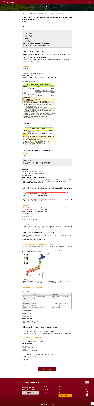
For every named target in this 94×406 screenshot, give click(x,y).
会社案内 (45, 383)
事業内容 (60, 383)
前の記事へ (25, 365)
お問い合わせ (61, 392)
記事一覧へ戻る (47, 369)
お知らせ (60, 386)
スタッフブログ (46, 389)
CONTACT (31, 393)
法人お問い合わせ (47, 396)
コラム (60, 389)
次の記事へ (69, 365)
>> (25, 357)
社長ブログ (46, 392)
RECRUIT (65, 395)
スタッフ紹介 (46, 386)
